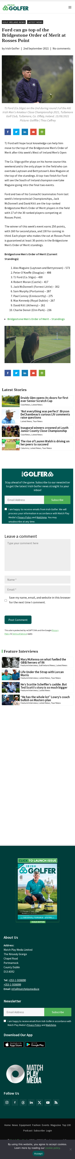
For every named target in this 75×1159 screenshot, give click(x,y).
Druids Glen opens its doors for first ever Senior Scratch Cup (44, 399)
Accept (38, 1153)
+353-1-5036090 (17, 980)
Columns (25, 448)
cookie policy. (53, 1147)
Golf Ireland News (14, 22)
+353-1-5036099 (12, 984)
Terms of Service (19, 633)
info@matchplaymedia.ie (25, 989)
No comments (61, 48)
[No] (70, 1149)
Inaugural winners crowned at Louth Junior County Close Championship (44, 429)
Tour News (37, 421)
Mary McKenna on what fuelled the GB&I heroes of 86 (43, 660)
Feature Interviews (29, 665)
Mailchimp (42, 517)
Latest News (35, 22)
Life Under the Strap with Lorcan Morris (42, 673)
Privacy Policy (24, 517)
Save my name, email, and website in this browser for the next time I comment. (39, 600)
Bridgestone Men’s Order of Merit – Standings (36, 319)
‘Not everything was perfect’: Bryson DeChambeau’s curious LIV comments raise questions (45, 414)
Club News (25, 404)
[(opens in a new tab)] (37, 889)
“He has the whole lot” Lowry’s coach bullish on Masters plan (45, 698)
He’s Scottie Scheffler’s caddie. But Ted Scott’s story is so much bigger (44, 685)
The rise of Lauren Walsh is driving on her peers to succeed (45, 442)
